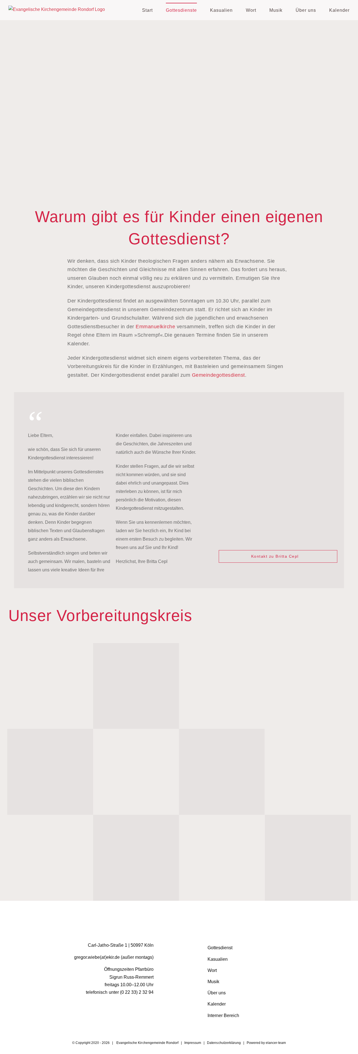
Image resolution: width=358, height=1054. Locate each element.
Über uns (217, 992)
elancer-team (276, 1043)
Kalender (217, 1004)
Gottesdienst (220, 947)
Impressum (192, 1043)
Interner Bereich (223, 1015)
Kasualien (218, 959)
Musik (213, 981)
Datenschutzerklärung (224, 1043)
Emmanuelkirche (155, 326)
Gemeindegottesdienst (218, 375)
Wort (212, 970)
